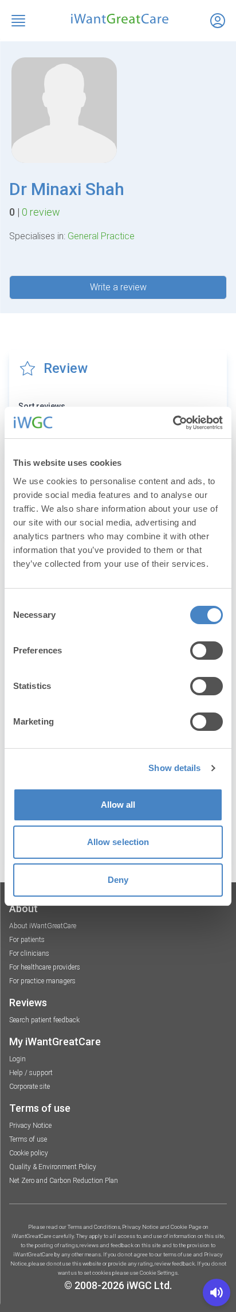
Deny (118, 880)
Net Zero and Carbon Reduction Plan (63, 1181)
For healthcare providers (44, 967)
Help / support (31, 1073)
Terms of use (28, 1139)
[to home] (118, 19)
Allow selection (118, 842)
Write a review (118, 287)
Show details (174, 768)
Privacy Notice (30, 1126)
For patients (27, 940)
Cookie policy (28, 1153)
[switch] (206, 650)
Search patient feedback (44, 1020)
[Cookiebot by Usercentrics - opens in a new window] (173, 422)
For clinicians (29, 953)
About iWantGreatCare (42, 926)
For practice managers (42, 981)
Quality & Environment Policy (52, 1167)
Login (17, 1059)
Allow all (118, 804)
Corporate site (29, 1087)
